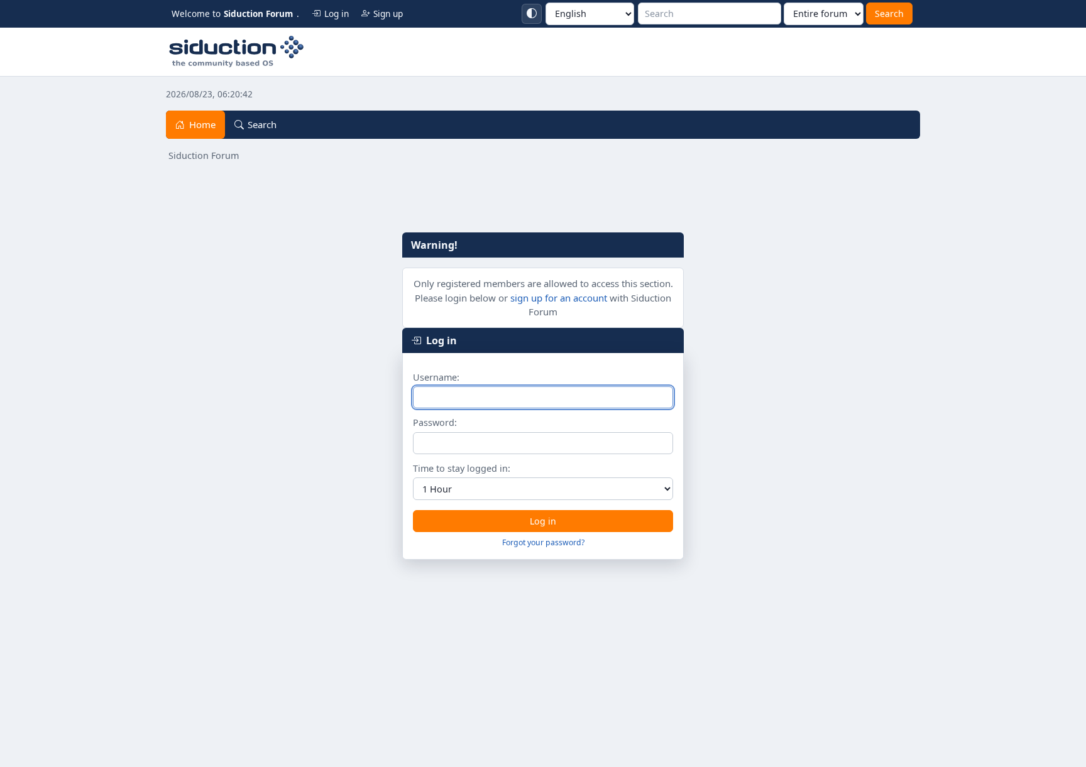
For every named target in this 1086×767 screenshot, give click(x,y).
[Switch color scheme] (532, 14)
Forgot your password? (543, 542)
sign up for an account (558, 297)
